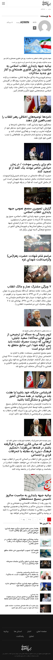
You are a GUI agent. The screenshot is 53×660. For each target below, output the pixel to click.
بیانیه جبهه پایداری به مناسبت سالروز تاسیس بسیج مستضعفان (28, 497)
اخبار (29, 631)
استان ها (18, 631)
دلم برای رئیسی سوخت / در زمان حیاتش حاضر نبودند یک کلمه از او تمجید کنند (30, 168)
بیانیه (6, 631)
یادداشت (20, 636)
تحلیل (31, 636)
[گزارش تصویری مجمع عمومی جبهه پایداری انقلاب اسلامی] (37, 195)
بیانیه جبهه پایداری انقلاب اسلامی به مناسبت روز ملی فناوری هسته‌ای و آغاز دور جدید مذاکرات (27, 66)
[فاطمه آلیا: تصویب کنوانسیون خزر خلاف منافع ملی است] (45, 553)
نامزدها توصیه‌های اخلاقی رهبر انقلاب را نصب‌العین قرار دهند (26, 118)
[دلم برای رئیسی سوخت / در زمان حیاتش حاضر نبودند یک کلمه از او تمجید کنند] (37, 151)
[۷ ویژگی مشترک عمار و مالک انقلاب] (37, 274)
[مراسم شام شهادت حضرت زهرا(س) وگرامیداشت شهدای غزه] (37, 243)
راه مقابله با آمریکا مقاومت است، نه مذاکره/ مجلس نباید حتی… (22, 575)
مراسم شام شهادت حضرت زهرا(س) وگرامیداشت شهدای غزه (29, 258)
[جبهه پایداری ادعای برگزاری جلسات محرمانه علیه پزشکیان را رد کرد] (45, 564)
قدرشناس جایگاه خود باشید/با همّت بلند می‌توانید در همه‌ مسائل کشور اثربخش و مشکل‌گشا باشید (28, 396)
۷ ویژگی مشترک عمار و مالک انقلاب (29, 286)
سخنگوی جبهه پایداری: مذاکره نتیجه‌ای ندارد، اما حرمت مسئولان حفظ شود (21, 584)
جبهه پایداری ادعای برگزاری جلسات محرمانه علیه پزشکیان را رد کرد (22, 562)
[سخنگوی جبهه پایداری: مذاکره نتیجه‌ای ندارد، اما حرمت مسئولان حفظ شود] (45, 586)
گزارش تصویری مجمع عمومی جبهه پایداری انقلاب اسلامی (29, 210)
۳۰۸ (29, 519)
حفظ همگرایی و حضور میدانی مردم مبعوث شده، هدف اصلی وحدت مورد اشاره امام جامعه (21, 596)
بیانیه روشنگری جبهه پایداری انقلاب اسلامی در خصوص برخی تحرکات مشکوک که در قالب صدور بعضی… (21, 541)
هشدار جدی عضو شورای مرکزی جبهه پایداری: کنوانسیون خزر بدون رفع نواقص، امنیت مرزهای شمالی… (21, 530)
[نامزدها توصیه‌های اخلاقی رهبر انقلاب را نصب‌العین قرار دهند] (37, 104)
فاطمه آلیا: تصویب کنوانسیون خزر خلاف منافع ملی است (21, 551)
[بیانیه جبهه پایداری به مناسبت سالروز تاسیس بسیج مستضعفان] (37, 482)
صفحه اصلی (42, 631)
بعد (23, 519)
